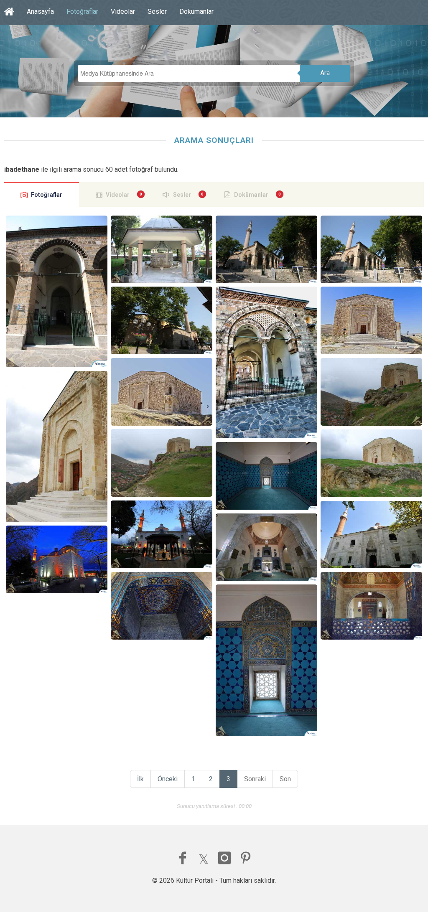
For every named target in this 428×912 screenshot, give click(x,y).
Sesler (157, 11)
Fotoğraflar (82, 11)
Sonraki (255, 779)
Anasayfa (40, 11)
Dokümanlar (196, 11)
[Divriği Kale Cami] (371, 320)
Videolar (123, 11)
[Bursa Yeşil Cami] (266, 476)
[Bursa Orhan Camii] (56, 291)
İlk (140, 779)
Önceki (168, 779)
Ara (325, 73)
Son (285, 779)
